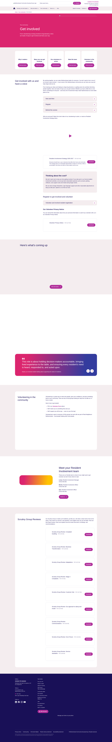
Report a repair (41, 683)
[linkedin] (16, 702)
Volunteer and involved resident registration (59, 203)
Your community (22, 12)
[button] (11, 736)
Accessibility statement (58, 731)
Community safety (41, 691)
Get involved (40, 693)
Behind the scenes (51, 110)
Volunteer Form (57, 406)
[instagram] (22, 702)
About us (40, 699)
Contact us (84, 8)
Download (91, 161)
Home (16, 12)
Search (78, 3)
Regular (48, 104)
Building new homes (42, 697)
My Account (94, 8)
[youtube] (25, 702)
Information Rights (34, 731)
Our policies (40, 705)
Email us (62, 496)
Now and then (50, 98)
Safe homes (40, 687)
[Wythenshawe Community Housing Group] (25, 3)
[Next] (92, 371)
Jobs (58, 8)
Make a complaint (41, 707)
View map (18, 693)
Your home (40, 679)
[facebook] (19, 702)
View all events (55, 286)
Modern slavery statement (46, 731)
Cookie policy (26, 731)
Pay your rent (40, 681)
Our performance (41, 703)
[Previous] (88, 371)
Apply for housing (76, 8)
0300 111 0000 (93, 2)
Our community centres (42, 695)
